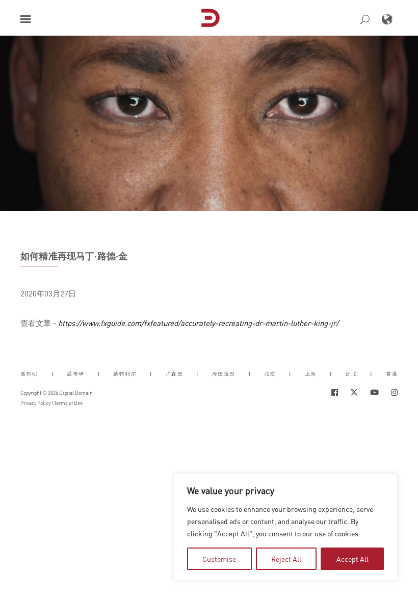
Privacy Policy (35, 403)
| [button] (52, 373)
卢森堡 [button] (175, 373)
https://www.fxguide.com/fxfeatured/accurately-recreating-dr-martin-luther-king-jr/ (198, 323)
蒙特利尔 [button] (125, 373)
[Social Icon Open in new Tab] (334, 392)
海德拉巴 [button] (224, 373)
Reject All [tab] (286, 558)
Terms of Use (68, 403)
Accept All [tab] (352, 558)
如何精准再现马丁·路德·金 (73, 255)
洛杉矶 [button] (29, 373)
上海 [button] (311, 373)
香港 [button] (392, 373)
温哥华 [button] (76, 373)
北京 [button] (270, 373)
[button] (25, 19)
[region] (285, 527)
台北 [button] (351, 373)
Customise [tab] (219, 558)
